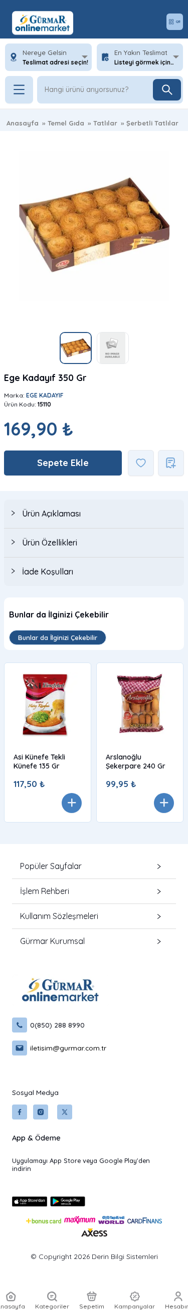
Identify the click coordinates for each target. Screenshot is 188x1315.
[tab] (94, 514)
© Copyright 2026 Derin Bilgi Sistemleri (94, 1256)
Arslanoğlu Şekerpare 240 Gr (135, 761)
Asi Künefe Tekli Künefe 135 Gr (39, 761)
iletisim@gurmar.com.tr (68, 1048)
